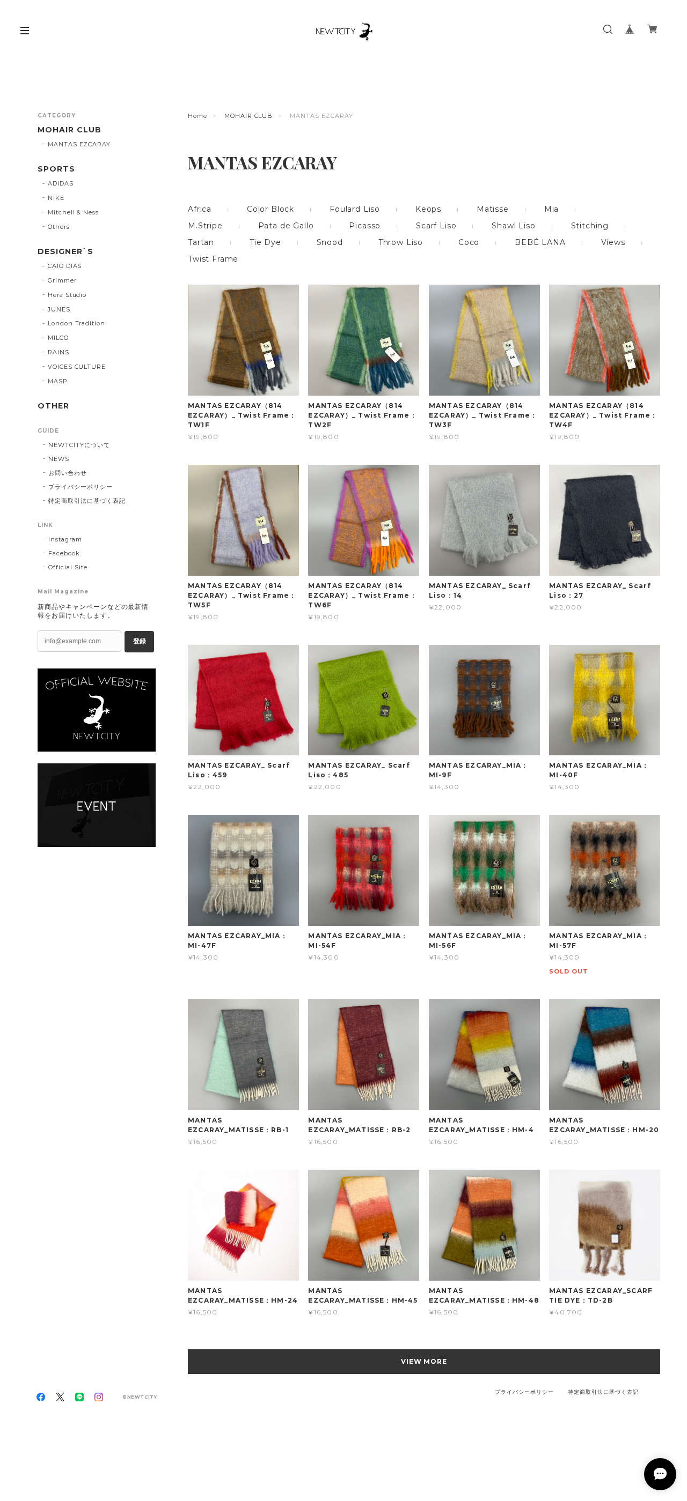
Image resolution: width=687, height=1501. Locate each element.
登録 (139, 641)
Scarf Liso (436, 225)
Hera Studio (67, 295)
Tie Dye (265, 242)
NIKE (56, 198)
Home (197, 116)
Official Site (67, 567)
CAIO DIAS (65, 266)
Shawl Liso (513, 225)
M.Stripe (205, 225)
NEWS (58, 459)
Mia (551, 209)
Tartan (201, 242)
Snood (330, 242)
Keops (428, 209)
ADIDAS (61, 183)
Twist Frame (213, 259)
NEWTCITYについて (79, 445)
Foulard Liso (355, 209)
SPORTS (56, 169)
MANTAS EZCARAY (79, 144)
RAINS (58, 352)
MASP (58, 381)
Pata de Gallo (286, 225)
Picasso (365, 225)
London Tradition (76, 323)
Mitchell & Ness (73, 212)
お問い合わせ (67, 473)
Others (59, 227)
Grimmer (62, 280)
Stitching (590, 225)
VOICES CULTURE (77, 366)
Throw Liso (400, 242)
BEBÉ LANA (540, 242)
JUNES (59, 309)
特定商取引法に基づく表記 (87, 500)
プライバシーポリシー (80, 487)
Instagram (65, 539)
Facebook (64, 553)
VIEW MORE (424, 1361)
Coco (468, 242)
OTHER (53, 406)
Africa (199, 209)
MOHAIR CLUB (248, 116)
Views (613, 242)
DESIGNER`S (65, 251)
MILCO (58, 337)
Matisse (493, 209)
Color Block (270, 209)
